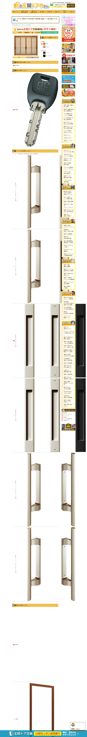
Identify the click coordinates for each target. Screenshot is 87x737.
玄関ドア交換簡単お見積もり (24, 12)
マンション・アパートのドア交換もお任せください (69, 333)
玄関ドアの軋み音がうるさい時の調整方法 (68, 342)
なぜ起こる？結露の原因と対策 (67, 371)
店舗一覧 (72, 11)
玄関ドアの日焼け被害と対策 (67, 237)
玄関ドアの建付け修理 (68, 201)
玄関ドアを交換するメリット (67, 328)
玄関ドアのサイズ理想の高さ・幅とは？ (68, 378)
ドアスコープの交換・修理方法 (67, 172)
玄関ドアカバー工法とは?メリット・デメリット (68, 206)
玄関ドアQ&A (65, 12)
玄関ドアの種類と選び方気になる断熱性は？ (69, 110)
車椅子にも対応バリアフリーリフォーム (69, 226)
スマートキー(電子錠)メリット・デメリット (68, 168)
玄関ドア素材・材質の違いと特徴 (68, 106)
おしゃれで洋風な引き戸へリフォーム (68, 131)
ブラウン (48, 52)
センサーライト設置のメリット (67, 317)
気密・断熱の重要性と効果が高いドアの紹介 (68, 242)
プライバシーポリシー (68, 414)
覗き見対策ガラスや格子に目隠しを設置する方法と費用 (69, 303)
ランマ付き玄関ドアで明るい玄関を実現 (68, 118)
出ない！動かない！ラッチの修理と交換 (68, 198)
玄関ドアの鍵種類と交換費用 (67, 265)
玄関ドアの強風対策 (68, 234)
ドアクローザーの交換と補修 (67, 181)
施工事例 (42, 11)
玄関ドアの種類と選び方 (34, 12)
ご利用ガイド (66, 420)
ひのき (47, 46)
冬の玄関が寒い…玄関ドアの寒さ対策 (68, 359)
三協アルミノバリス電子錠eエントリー (68, 159)
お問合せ (65, 417)
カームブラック (49, 55)
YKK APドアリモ (67, 138)
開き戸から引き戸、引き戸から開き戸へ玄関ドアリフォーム (68, 193)
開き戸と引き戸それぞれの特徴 (67, 388)
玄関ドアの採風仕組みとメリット (67, 401)
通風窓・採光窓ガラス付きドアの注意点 (69, 355)
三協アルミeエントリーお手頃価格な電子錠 (69, 254)
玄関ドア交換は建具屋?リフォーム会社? (68, 383)
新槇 (47, 43)
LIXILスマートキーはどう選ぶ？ (68, 246)
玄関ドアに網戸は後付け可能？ (67, 164)
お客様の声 (49, 11)
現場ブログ (57, 11)
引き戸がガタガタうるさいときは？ (67, 392)
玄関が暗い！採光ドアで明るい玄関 (68, 230)
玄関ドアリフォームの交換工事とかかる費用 (68, 270)
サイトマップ (66, 415)
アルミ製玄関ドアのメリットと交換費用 (68, 114)
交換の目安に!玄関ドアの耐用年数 (68, 396)
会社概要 (65, 412)
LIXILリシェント (67, 135)
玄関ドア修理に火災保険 (67, 287)
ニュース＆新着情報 (67, 418)
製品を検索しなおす (17, 24)
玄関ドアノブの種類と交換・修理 (67, 176)
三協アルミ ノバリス (68, 140)
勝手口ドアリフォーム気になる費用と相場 (68, 127)
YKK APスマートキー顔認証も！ (68, 250)
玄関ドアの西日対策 (68, 374)
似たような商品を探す (26, 24)
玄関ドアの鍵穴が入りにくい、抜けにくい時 (68, 346)
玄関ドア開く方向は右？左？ (68, 405)
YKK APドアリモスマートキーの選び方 (68, 155)
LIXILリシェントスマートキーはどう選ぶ (69, 151)
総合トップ (15, 11)
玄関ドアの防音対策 (68, 363)
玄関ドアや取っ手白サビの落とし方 (67, 366)
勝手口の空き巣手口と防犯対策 (68, 312)
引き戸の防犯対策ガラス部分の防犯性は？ (69, 308)
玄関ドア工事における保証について (68, 274)
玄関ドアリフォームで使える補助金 (68, 283)
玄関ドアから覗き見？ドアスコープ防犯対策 (68, 298)
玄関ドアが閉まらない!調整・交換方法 (69, 338)
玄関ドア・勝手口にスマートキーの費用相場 (69, 278)
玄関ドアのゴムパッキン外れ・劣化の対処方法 (69, 210)
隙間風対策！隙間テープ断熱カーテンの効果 (69, 351)
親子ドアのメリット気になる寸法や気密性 (68, 123)
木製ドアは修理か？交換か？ (67, 215)
